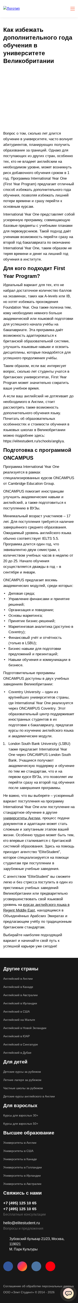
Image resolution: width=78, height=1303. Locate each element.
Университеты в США (18, 1151)
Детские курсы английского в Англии (29, 1096)
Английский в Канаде (18, 987)
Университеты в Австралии (22, 1183)
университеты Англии (21, 818)
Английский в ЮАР (16, 1036)
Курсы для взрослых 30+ (20, 1115)
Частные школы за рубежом (23, 1088)
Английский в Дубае (17, 1052)
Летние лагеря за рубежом (22, 1080)
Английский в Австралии (20, 995)
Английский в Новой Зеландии (24, 1028)
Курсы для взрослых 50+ (20, 1123)
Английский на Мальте (19, 1019)
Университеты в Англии (19, 1142)
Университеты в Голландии (22, 1167)
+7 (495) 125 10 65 (19, 1203)
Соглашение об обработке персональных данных (38, 1286)
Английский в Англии (18, 978)
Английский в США (16, 1011)
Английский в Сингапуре (20, 1044)
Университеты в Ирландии (22, 1175)
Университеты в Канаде (20, 1159)
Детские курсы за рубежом (22, 1071)
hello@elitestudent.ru (21, 1223)
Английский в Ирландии (20, 1003)
